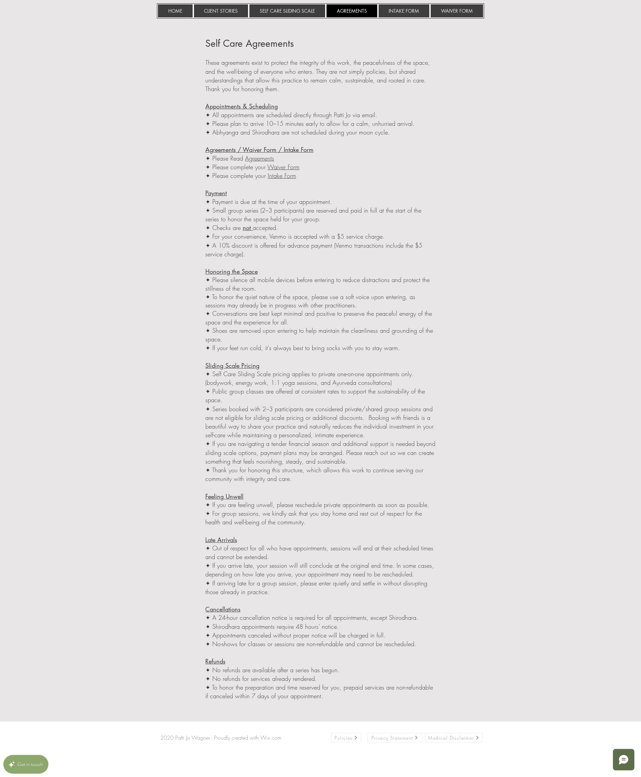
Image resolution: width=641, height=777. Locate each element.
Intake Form (282, 176)
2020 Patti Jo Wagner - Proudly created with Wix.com (220, 737)
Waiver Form (283, 167)
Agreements (259, 158)
